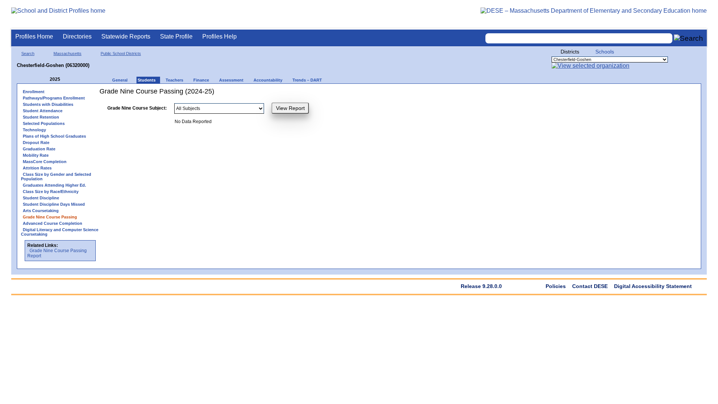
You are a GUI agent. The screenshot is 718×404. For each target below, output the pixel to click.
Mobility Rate (36, 155)
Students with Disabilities (48, 104)
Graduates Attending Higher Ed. (54, 185)
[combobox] (578, 38)
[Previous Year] (44, 79)
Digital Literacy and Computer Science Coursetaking (59, 231)
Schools (604, 52)
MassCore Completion (45, 161)
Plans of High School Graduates (54, 136)
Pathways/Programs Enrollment (54, 98)
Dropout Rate (36, 142)
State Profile (176, 36)
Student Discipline (41, 198)
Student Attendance (42, 110)
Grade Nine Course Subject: (137, 108)
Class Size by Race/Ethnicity (51, 191)
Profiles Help (219, 36)
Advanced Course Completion (52, 223)
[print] (370, 94)
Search (27, 53)
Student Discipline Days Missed (54, 204)
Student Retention (41, 117)
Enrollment (34, 91)
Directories (77, 36)
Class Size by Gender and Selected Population (56, 176)
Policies (556, 286)
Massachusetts (67, 53)
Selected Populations (44, 123)
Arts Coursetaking (41, 210)
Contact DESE (590, 286)
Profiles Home (34, 36)
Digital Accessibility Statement (653, 286)
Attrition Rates (37, 168)
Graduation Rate (39, 149)
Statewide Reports (125, 36)
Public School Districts (121, 53)
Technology (34, 130)
